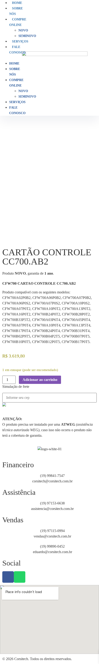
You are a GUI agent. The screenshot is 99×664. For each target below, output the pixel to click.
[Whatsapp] (19, 577)
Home (17, 3)
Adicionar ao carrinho (40, 380)
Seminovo (27, 36)
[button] (7, 58)
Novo (23, 30)
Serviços (20, 41)
